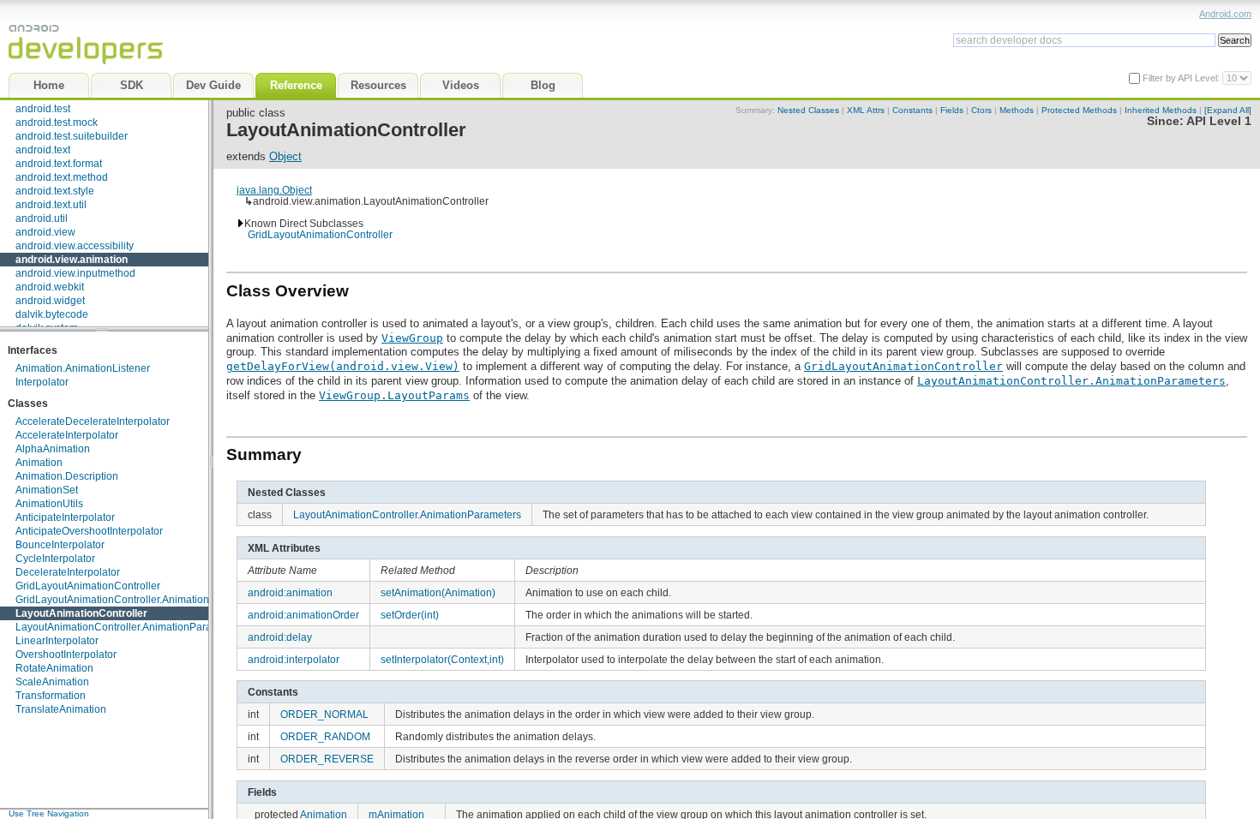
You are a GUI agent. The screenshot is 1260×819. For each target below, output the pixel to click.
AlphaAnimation (52, 449)
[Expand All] (1227, 110)
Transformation (50, 696)
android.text (42, 150)
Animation (39, 463)
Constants (912, 110)
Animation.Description (66, 476)
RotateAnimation (54, 668)
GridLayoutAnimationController (87, 586)
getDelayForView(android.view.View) (342, 366)
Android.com (1225, 14)
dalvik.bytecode (51, 314)
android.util (41, 218)
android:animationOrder (303, 614)
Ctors (981, 110)
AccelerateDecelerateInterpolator (92, 421)
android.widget (50, 301)
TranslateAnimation (60, 709)
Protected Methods (1079, 110)
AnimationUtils (49, 504)
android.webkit (49, 287)
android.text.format (58, 164)
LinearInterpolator (57, 641)
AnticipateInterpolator (65, 517)
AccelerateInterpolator (66, 435)
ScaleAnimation (52, 682)
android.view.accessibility (74, 246)
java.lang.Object (274, 189)
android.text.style (54, 191)
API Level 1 (1218, 121)
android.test (42, 109)
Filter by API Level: (1182, 78)
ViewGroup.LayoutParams (394, 395)
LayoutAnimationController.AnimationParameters (129, 627)
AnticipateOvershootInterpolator (89, 531)
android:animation (290, 592)
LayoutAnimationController (81, 613)
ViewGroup (412, 338)
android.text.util (51, 205)
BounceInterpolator (60, 545)
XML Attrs (866, 110)
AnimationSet (46, 490)
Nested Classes (808, 110)
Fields (951, 110)
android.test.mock (56, 123)
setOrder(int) (410, 614)
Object (285, 156)
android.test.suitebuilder (71, 136)
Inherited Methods (1161, 110)
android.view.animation (71, 260)
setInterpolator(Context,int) (442, 659)
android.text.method (61, 177)
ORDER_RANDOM (325, 736)
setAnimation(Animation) (438, 592)
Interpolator (42, 382)
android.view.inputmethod (75, 273)
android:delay (280, 637)
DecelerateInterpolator (67, 572)
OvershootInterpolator (66, 655)
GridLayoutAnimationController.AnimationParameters (139, 600)
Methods (1016, 110)
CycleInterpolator (55, 559)
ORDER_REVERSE (327, 758)
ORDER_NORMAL (324, 714)
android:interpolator (293, 659)
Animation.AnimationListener (82, 368)
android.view (45, 232)
